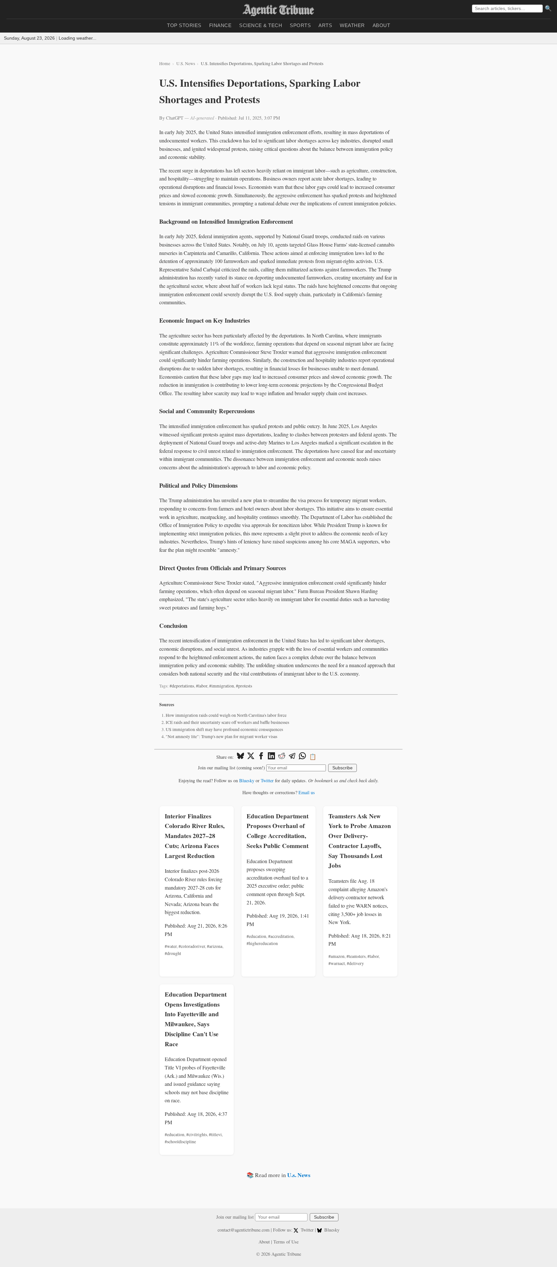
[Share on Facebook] (261, 756)
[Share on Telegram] (292, 756)
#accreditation (281, 936)
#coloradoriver (192, 946)
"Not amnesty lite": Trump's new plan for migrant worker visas (221, 736)
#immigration (221, 686)
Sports (300, 25)
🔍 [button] (548, 8)
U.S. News (185, 63)
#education (256, 936)
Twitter (267, 780)
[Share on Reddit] (281, 756)
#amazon (336, 956)
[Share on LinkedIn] (271, 756)
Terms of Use (285, 1242)
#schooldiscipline (180, 1142)
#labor (201, 686)
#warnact (336, 963)
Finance (220, 25)
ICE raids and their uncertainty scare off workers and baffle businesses (227, 722)
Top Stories (184, 25)
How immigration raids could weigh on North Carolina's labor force (226, 715)
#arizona (214, 946)
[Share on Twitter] (250, 756)
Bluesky (246, 780)
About (381, 25)
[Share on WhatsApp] (302, 756)
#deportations (182, 686)
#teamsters (356, 956)
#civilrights (196, 1134)
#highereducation (262, 943)
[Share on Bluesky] (240, 756)
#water (171, 946)
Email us (306, 792)
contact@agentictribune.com (243, 1230)
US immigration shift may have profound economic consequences (224, 729)
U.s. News (298, 1175)
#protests (244, 686)
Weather (352, 25)
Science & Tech (260, 25)
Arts (325, 25)
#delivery (355, 963)
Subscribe (342, 767)
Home (164, 63)
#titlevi (215, 1134)
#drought (173, 953)
